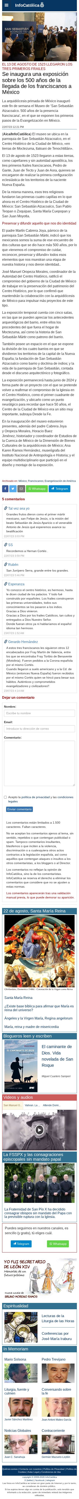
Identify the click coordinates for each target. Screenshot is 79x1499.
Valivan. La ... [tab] (32, 1105)
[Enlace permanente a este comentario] (5, 508)
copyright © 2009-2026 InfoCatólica (39, 1477)
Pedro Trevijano (54, 1359)
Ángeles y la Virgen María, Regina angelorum (38, 1018)
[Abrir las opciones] (6, 5)
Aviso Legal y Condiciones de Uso (44, 1472)
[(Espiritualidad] (20, 1325)
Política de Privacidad (53, 1469)
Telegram (61, 488)
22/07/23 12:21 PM (13, 126)
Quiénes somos (9, 1469)
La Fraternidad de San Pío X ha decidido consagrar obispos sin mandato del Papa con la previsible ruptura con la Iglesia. (38, 1213)
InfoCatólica (27, 5)
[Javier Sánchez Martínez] (20, 1406)
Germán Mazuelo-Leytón (56, 1457)
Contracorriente (53, 1430)
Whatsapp (38, 488)
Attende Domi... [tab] (51, 1105)
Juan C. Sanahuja (14, 1457)
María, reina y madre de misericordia (31, 1027)
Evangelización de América (60, 481)
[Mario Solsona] (20, 1373)
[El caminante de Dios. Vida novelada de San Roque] (20, 1065)
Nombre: (10, 706)
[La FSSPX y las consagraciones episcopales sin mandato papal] (39, 1182)
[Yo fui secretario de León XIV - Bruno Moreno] (39, 1279)
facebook (39, 1480)
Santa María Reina (18, 998)
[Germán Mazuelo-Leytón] (58, 1444)
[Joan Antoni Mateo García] (58, 1406)
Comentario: (13, 737)
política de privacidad (35, 797)
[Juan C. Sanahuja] (20, 1444)
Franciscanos (35, 481)
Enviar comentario (19, 809)
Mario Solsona (15, 1359)
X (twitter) (28, 1480)
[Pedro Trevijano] (58, 1373)
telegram (50, 1480)
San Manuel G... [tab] (13, 1105)
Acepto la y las (40, 799)
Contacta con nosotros (30, 1469)
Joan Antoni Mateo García (56, 1419)
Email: (8, 722)
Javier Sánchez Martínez (18, 1419)
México (23, 481)
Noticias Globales (17, 1430)
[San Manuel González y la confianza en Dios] (39, 1130)
